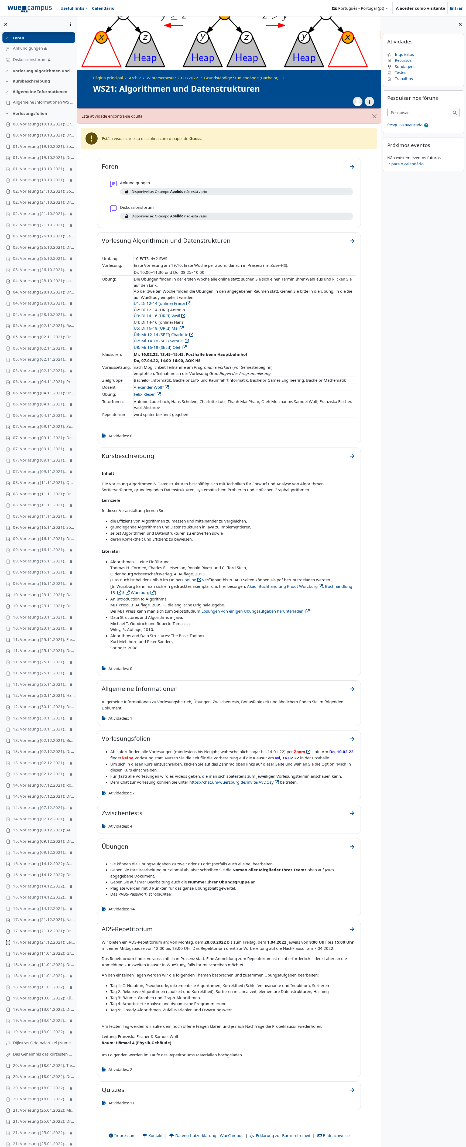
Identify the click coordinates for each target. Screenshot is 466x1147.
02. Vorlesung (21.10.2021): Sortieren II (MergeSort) (44, 191)
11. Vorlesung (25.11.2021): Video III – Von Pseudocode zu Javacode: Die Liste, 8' (40, 684)
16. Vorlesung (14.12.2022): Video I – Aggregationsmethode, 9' (40, 886)
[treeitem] (38, 48)
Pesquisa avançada (404, 124)
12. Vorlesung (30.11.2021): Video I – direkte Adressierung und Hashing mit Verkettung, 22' (40, 718)
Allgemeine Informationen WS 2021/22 (44, 102)
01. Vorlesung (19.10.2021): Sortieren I (44, 146)
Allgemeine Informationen (40, 91)
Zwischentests (122, 813)
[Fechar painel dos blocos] (460, 24)
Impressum (124, 1135)
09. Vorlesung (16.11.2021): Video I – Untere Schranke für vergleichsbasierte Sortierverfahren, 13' (40, 549)
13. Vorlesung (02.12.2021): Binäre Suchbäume (44, 740)
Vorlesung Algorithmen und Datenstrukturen (44, 70)
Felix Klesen (145, 394)
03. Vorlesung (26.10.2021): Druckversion (44, 247)
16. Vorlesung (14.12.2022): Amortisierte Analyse (44, 863)
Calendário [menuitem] (103, 8)
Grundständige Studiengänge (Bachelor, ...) (244, 77)
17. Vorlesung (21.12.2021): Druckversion (44, 930)
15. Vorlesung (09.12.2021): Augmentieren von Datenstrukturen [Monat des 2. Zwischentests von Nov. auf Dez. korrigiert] (44, 829)
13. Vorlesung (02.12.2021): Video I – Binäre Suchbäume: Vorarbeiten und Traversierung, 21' (40, 762)
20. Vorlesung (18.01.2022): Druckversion (44, 1076)
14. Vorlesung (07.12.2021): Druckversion (44, 796)
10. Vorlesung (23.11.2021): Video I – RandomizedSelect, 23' (40, 617)
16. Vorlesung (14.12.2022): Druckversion (44, 874)
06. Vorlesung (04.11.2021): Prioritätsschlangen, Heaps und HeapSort (44, 381)
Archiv (135, 77)
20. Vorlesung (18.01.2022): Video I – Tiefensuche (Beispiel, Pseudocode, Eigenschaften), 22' (40, 1087)
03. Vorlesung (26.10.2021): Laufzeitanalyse (44, 235)
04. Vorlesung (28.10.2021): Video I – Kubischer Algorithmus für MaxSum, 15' (40, 303)
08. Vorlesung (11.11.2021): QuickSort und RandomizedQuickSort (44, 482)
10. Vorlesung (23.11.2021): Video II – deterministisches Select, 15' (40, 628)
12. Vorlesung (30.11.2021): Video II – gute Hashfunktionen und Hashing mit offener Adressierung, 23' (40, 729)
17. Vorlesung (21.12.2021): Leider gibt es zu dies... (44, 942)
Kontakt (155, 1135)
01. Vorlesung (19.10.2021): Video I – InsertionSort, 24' (40, 168)
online (190, 579)
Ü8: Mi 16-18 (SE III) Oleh (157, 347)
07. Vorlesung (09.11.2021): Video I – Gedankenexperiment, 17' (40, 448)
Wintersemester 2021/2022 (172, 77)
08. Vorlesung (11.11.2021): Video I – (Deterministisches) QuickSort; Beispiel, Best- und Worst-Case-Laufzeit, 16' (40, 504)
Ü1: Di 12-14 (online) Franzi (159, 303)
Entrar (456, 8)
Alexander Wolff (149, 387)
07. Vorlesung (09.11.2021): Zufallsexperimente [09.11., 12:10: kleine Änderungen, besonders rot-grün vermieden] (44, 426)
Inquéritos (404, 54)
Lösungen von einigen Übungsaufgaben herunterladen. (252, 611)
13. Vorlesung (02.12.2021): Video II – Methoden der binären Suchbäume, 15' (40, 773)
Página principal (108, 77)
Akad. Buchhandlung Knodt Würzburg (282, 586)
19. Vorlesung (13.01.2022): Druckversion (44, 1009)
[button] (359, 8)
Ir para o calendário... (407, 163)
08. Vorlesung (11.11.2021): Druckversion (44, 493)
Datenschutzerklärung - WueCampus (208, 1135)
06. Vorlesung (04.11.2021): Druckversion (44, 392)
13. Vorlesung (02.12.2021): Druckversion (44, 751)
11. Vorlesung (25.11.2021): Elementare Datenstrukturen (44, 639)
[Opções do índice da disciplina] (70, 24)
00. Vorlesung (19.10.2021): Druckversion (44, 135)
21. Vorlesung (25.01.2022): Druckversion (44, 1121)
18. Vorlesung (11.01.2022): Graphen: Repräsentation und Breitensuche (44, 953)
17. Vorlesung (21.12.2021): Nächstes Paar (44, 919)
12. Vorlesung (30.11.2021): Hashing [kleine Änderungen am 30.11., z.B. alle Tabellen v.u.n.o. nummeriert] (44, 695)
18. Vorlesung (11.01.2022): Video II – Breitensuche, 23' (40, 986)
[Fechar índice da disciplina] (5, 24)
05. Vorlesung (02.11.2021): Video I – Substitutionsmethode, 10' (40, 348)
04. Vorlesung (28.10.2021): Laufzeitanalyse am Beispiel (44, 280)
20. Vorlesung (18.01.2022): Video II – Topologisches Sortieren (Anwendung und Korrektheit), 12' (40, 1098)
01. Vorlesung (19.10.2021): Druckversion (44, 157)
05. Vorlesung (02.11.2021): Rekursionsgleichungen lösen (44, 325)
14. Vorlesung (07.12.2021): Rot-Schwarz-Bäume (44, 785)
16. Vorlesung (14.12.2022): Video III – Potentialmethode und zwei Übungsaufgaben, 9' (40, 908)
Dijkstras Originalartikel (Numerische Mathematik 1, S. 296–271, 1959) (44, 1042)
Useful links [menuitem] (72, 8)
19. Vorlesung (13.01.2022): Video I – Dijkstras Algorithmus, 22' (40, 1020)
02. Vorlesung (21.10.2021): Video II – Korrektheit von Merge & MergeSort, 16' (40, 224)
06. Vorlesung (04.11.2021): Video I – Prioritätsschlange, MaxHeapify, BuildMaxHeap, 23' (40, 404)
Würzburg (139, 592)
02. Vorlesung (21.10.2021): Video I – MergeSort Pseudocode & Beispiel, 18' (40, 213)
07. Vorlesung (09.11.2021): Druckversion (44, 437)
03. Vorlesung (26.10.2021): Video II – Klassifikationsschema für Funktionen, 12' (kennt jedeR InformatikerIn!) (40, 269)
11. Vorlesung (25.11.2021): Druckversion (44, 650)
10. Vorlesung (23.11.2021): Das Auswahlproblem (44, 594)
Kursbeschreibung (31, 81)
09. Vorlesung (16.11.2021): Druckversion (44, 538)
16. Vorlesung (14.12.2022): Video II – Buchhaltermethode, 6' (40, 897)
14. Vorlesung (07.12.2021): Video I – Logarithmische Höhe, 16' (40, 807)
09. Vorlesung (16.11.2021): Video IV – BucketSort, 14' (40, 583)
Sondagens (405, 66)
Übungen (115, 846)
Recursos (403, 60)
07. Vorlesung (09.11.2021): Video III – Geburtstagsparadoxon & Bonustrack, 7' (40, 471)
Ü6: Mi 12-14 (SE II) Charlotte (161, 334)
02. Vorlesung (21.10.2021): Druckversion (44, 202)
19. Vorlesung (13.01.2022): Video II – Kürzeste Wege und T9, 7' (40, 1031)
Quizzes (113, 1089)
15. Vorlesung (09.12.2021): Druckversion (44, 841)
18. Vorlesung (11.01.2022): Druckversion (44, 964)
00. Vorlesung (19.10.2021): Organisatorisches (44, 124)
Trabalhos (404, 78)
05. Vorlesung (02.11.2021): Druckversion (44, 336)
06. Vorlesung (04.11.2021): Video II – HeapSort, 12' (40, 415)
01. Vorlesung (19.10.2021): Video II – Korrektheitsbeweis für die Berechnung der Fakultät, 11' (40, 179)
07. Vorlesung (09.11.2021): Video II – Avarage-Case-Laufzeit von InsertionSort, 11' (40, 460)
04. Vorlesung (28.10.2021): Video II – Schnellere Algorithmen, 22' (40, 314)
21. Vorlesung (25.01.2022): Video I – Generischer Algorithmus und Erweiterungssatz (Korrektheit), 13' (40, 1132)
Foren (18, 37)
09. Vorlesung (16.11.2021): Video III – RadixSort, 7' (40, 572)
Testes (400, 72)
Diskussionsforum (30, 59)
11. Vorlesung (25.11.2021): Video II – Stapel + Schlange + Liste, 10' (40, 672)
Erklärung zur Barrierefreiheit (282, 1135)
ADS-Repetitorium (127, 929)
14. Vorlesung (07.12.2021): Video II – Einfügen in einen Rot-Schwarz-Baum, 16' (40, 818)
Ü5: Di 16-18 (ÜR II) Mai (156, 328)
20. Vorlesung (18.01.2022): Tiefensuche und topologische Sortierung (44, 1065)
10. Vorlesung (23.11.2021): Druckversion (44, 605)
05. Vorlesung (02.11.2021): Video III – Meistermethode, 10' (40, 370)
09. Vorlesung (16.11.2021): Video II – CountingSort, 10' (40, 561)
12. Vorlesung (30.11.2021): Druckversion (44, 706)
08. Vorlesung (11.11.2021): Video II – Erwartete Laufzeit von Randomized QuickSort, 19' (40, 516)
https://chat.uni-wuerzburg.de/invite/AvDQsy (231, 782)
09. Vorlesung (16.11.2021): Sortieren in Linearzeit (44, 527)
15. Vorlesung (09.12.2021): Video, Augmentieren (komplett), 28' (40, 852)
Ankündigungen (28, 48)
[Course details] (369, 101)
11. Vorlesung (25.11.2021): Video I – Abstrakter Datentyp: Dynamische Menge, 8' (40, 661)
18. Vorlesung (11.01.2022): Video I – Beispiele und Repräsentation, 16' (40, 975)
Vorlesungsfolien (30, 113)
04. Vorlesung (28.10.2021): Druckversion (44, 292)
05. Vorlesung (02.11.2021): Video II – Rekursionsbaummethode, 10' (40, 359)
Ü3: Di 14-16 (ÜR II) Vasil (157, 315)
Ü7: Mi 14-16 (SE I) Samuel (159, 340)
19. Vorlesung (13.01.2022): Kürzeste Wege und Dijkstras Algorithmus (44, 998)
